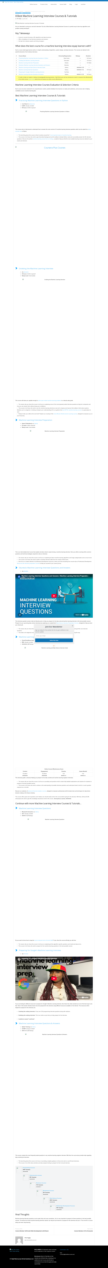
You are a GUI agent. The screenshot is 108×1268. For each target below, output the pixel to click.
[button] (54, 626)
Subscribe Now (54, 640)
